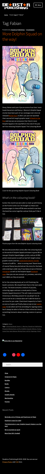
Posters (7, 402)
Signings (33, 331)
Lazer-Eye (5, 331)
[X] (9, 354)
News (10, 324)
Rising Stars (13, 116)
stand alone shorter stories (29, 261)
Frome (39, 329)
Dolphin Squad (26, 329)
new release (13, 331)
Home (6, 15)
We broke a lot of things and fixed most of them (20, 417)
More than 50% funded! (12, 433)
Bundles (7, 380)
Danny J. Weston (22, 326)
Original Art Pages (11, 377)
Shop (6, 373)
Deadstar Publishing (17, 30)
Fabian (34, 329)
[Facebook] (4, 354)
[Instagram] (14, 354)
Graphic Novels (10, 395)
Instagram (6, 271)
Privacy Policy (7, 462)
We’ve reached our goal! (12, 430)
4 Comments (30, 30)
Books (7, 384)
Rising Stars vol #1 (24, 331)
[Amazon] (23, 354)
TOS (17, 462)
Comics (7, 387)
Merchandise (9, 398)
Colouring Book (11, 326)
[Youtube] (18, 354)
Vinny (39, 331)
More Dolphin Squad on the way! (22, 36)
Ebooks (7, 391)
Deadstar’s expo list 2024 (13, 420)
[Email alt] (27, 354)
